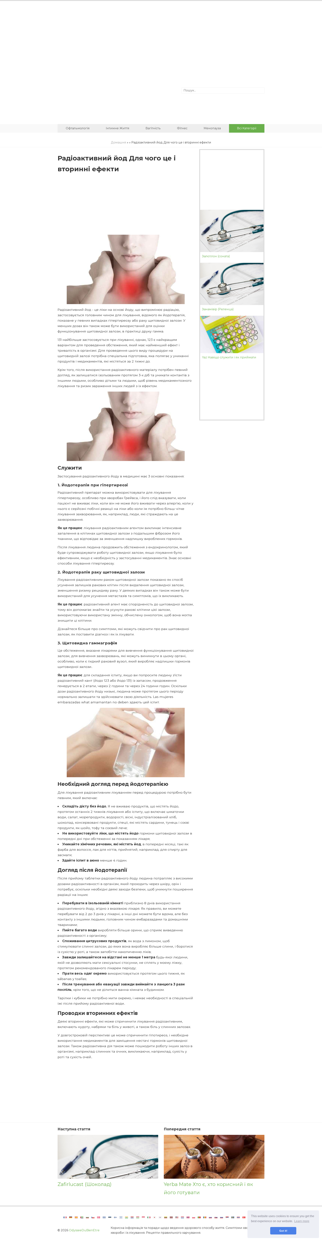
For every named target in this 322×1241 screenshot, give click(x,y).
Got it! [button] (283, 1230)
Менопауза (212, 128)
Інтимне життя (117, 128)
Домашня (118, 142)
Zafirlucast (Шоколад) (85, 1184)
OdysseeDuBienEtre (84, 1230)
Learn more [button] (301, 1221)
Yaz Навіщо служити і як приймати (229, 357)
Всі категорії (246, 128)
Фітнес (182, 128)
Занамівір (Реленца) (218, 309)
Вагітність (153, 128)
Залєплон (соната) (216, 256)
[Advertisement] (161, 34)
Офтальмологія (78, 128)
